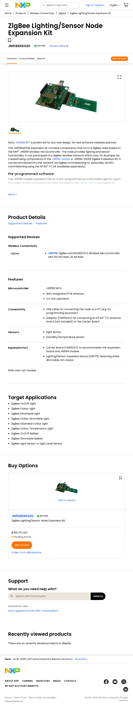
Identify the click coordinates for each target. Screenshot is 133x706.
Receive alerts (58, 46)
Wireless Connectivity (42, 13)
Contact (70, 681)
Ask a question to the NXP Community (32, 611)
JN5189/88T (22, 142)
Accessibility (49, 697)
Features (41, 223)
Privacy (8, 697)
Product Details (27, 58)
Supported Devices (20, 223)
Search (98, 596)
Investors (43, 681)
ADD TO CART (21, 545)
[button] (114, 5)
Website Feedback (14, 701)
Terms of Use (20, 697)
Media (57, 681)
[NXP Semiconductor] (22, 5)
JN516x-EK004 (61, 159)
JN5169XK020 (23, 516)
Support (41, 58)
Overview (12, 58)
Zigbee (62, 13)
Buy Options (119, 58)
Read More (81, 659)
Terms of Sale (35, 697)
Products (21, 13)
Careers (27, 681)
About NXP (12, 681)
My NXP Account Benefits (22, 686)
